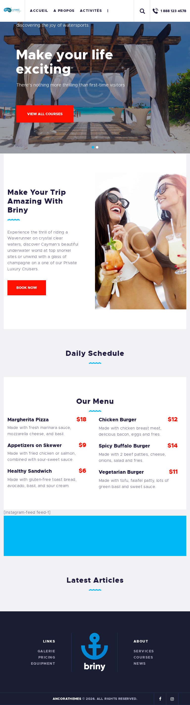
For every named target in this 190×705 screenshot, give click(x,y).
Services (144, 651)
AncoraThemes (67, 699)
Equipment (43, 663)
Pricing (46, 657)
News (140, 663)
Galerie (46, 651)
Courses (143, 657)
